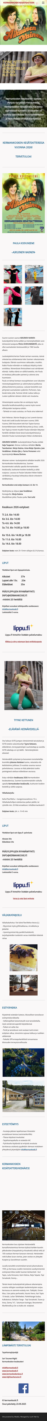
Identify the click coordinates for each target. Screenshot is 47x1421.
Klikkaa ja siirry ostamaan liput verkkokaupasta (23, 642)
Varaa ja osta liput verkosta (23, 898)
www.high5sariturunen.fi (11, 1377)
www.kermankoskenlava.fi (12, 1374)
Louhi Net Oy (34, 1417)
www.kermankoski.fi (10, 1371)
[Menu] (43, 2)
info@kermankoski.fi (10, 1368)
